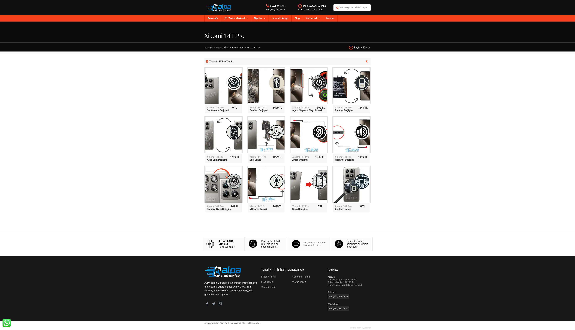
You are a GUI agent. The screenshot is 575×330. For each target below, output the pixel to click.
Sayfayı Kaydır (362, 47)
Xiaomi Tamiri (238, 47)
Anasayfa (213, 18)
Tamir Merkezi (237, 18)
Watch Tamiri (299, 282)
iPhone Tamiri (268, 276)
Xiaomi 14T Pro (254, 47)
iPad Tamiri (267, 282)
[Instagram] (220, 304)
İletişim (330, 18)
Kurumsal (311, 18)
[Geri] (366, 61)
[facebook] (207, 304)
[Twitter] (213, 304)
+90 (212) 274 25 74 (275, 9)
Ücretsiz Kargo (279, 18)
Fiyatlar (258, 18)
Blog (297, 18)
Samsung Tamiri (301, 276)
